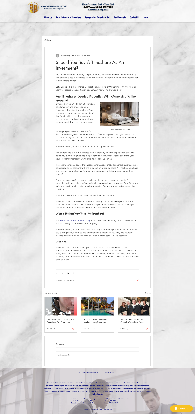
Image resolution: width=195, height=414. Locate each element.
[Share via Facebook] (57, 273)
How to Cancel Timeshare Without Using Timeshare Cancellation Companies (95, 321)
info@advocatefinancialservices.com (116, 399)
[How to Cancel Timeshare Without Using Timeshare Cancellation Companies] (97, 306)
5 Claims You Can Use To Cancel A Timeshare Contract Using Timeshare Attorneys (133, 321)
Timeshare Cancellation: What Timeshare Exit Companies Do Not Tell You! (60, 321)
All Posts (47, 40)
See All (148, 293)
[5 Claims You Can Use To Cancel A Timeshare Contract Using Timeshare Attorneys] (134, 306)
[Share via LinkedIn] (68, 273)
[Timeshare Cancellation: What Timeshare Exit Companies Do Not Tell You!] (61, 306)
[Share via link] (73, 273)
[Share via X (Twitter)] (62, 273)
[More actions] (138, 55)
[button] (148, 40)
